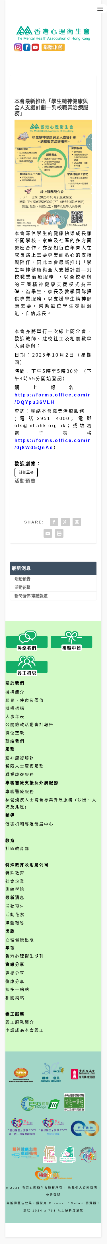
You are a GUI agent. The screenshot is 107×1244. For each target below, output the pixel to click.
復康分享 (15, 981)
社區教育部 (17, 848)
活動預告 (25, 480)
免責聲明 (53, 1194)
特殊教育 (15, 873)
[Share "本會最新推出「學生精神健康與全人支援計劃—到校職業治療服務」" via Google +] (65, 522)
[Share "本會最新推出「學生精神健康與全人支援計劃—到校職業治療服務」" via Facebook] (54, 522)
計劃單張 (26, 472)
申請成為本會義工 (24, 1030)
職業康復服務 (19, 774)
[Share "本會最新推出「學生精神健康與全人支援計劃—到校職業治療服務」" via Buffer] (77, 522)
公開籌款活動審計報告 (29, 724)
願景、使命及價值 (24, 700)
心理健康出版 (19, 940)
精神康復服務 (19, 758)
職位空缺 (15, 733)
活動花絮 (22, 587)
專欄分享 (15, 973)
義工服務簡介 (19, 1022)
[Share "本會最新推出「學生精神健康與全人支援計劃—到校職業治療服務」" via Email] (48, 533)
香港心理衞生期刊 (24, 956)
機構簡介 (15, 692)
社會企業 (15, 881)
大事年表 (15, 716)
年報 (10, 948)
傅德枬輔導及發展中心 (29, 824)
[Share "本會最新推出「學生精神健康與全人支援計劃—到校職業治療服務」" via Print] (59, 533)
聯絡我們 (15, 741)
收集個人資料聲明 (83, 1187)
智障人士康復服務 (24, 766)
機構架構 (15, 708)
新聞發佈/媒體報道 (31, 596)
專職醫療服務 (19, 791)
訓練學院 (15, 889)
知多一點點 (17, 989)
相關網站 (15, 997)
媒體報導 (15, 922)
